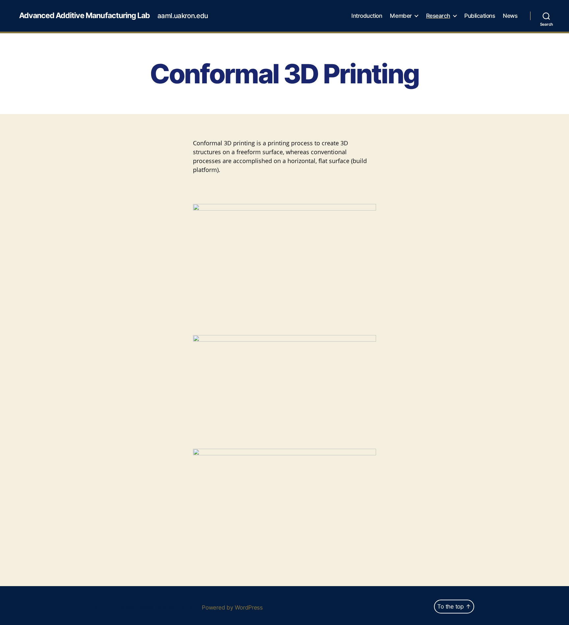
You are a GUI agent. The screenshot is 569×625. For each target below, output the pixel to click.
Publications (479, 16)
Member (401, 16)
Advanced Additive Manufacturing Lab (84, 15)
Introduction (366, 16)
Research (438, 16)
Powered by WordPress (232, 607)
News (510, 16)
